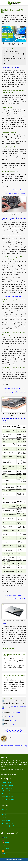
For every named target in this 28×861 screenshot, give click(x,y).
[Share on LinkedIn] (21, 730)
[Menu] (2, 2)
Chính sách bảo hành (7, 788)
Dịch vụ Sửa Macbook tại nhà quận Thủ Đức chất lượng (14, 55)
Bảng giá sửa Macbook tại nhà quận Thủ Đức (14, 59)
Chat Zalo (10, 716)
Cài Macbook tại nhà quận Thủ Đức (14, 296)
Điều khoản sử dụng (7, 791)
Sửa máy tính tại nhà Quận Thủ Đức (14, 193)
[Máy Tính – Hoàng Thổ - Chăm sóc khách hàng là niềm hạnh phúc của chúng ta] (14, 2)
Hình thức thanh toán (7, 785)
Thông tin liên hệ (6, 782)
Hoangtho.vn (13, 724)
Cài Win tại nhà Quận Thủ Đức (12, 595)
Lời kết (6, 63)
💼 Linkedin (5, 840)
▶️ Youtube (5, 851)
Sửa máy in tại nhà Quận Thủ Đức (14, 388)
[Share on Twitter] (12, 730)
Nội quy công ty (6, 793)
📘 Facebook (5, 853)
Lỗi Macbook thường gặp (11, 51)
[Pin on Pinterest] (18, 730)
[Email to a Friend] (15, 730)
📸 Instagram (5, 837)
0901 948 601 (15, 707)
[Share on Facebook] (9, 730)
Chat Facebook (15, 712)
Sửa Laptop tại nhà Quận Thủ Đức (14, 190)
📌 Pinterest (5, 842)
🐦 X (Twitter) (5, 848)
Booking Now (13, 720)
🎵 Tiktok (4, 845)
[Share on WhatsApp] (6, 730)
